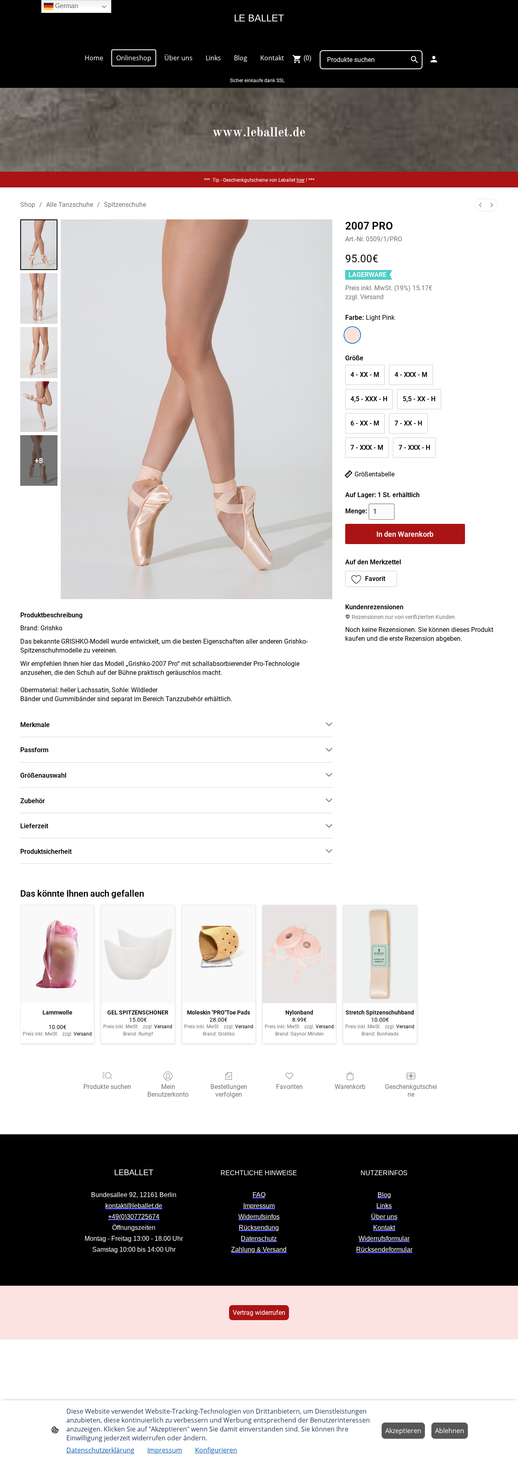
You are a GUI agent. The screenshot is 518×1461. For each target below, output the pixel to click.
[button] (371, 579)
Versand (372, 297)
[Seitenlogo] (259, 39)
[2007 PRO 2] (38, 352)
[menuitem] (480, 205)
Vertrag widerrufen (259, 1312)
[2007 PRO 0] (38, 244)
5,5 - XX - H (419, 399)
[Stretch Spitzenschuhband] (379, 954)
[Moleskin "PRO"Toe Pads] (218, 954)
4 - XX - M (364, 375)
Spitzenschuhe (125, 204)
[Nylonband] (299, 954)
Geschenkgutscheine (411, 1090)
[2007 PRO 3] (38, 406)
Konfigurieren (216, 1450)
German (65, 5)
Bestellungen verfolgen (228, 1090)
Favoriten (289, 1087)
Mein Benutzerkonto (168, 1090)
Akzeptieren (403, 1430)
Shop (27, 204)
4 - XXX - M (411, 375)
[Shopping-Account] (434, 59)
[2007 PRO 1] (38, 298)
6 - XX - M (364, 423)
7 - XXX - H (414, 447)
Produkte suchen (107, 1087)
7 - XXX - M (366, 447)
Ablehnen (449, 1430)
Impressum (164, 1450)
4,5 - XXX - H (368, 399)
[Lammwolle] (57, 954)
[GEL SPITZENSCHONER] (137, 954)
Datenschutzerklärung (100, 1450)
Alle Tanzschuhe (69, 204)
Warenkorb (350, 1087)
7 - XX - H (408, 423)
